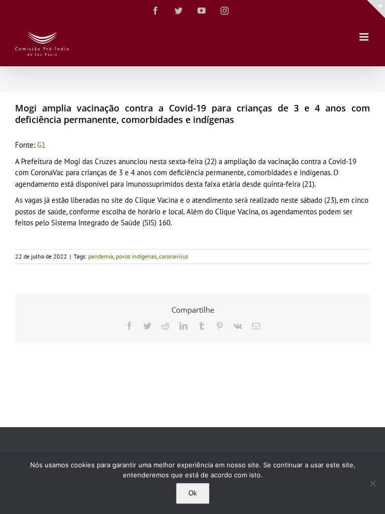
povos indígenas (136, 256)
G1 (41, 145)
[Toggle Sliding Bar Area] (376, 9)
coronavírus (173, 256)
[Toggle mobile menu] (364, 37)
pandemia (100, 256)
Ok (192, 493)
